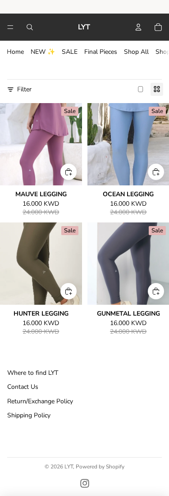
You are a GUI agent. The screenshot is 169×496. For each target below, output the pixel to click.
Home (15, 51)
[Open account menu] (138, 27)
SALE (70, 51)
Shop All (136, 51)
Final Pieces (100, 51)
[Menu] (10, 27)
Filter (24, 89)
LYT (68, 466)
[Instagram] (84, 483)
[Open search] (30, 27)
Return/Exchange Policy (40, 401)
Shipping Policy (28, 415)
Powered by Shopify (100, 466)
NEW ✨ (43, 51)
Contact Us (22, 387)
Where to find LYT (32, 372)
